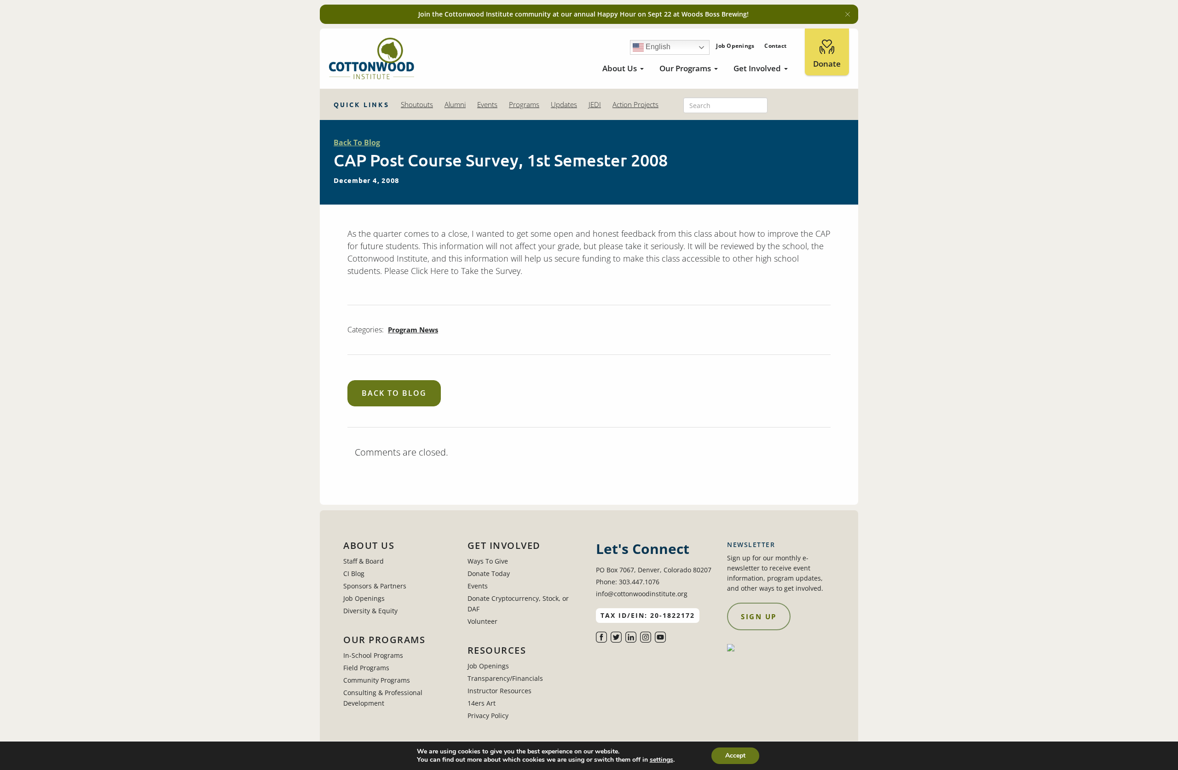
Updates (564, 104)
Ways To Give (488, 561)
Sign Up (759, 616)
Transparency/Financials (505, 678)
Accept (735, 755)
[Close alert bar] (848, 14)
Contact (775, 46)
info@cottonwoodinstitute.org (641, 593)
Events (487, 104)
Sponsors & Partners (374, 586)
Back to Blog (394, 393)
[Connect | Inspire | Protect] (371, 59)
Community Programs (376, 680)
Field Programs (366, 667)
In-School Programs (373, 655)
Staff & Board (363, 561)
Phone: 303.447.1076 (627, 581)
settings (661, 760)
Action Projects (635, 104)
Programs (524, 104)
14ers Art (482, 703)
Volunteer (482, 621)
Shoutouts (417, 104)
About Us (619, 68)
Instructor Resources (499, 690)
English (657, 47)
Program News (413, 329)
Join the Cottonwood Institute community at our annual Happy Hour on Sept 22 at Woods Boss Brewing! (583, 14)
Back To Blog (357, 142)
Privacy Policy (488, 715)
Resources (497, 650)
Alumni (455, 104)
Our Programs (685, 68)
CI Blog (353, 573)
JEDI (595, 104)
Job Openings (735, 46)
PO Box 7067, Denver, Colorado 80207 (653, 569)
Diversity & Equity (370, 610)
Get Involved (757, 68)
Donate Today (489, 573)
